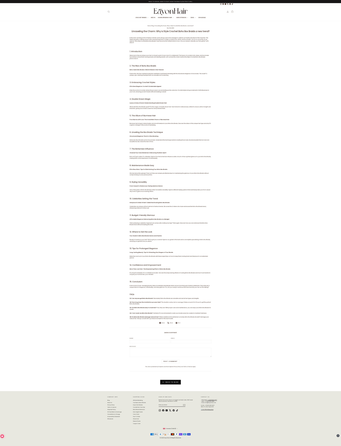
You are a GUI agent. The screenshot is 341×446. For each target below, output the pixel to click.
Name (131, 338)
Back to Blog (172, 382)
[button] (338, 435)
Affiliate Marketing (138, 400)
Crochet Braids (141, 17)
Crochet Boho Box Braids (148, 41)
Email (173, 338)
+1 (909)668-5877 (212, 400)
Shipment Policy (111, 409)
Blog (153, 25)
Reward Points (136, 421)
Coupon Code (136, 423)
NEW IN (153, 17)
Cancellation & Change (113, 414)
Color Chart (136, 414)
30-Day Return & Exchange (114, 412)
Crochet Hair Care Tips (139, 407)
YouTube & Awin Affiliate (139, 402)
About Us (109, 402)
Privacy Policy (177, 366)
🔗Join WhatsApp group (207, 409)
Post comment (170, 361)
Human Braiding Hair (165, 17)
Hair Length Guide (138, 412)
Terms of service (111, 407)
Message (133, 346)
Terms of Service (188, 366)
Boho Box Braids (149, 66)
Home (149, 25)
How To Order (136, 416)
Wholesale (202, 17)
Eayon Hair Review (138, 405)
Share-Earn (136, 419)
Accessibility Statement (113, 416)
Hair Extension (181, 17)
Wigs (192, 17)
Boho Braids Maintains (139, 409)
